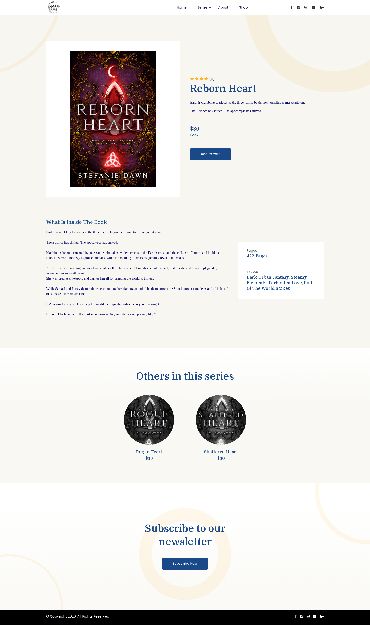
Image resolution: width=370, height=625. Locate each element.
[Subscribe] (321, 7)
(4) (212, 78)
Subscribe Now (185, 563)
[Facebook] (292, 7)
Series (202, 7)
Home (182, 7)
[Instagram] (305, 7)
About (223, 7)
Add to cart (210, 154)
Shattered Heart (221, 452)
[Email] (313, 7)
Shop (243, 7)
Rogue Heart (149, 452)
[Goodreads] (298, 7)
